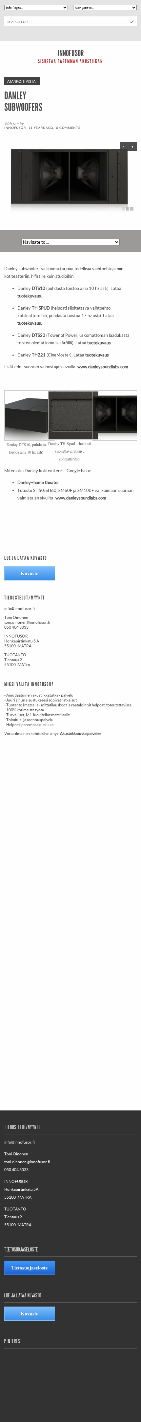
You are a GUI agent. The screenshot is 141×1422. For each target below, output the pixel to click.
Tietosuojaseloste (29, 1267)
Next (124, 146)
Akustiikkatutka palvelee (80, 733)
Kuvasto (30, 573)
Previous (132, 146)
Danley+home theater (38, 482)
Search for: (18, 22)
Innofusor (71, 53)
